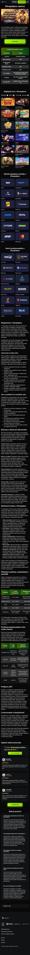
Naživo (10, 95)
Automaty (24, 95)
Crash (17, 95)
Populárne (3, 95)
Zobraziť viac (15, 804)
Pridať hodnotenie (15, 753)
